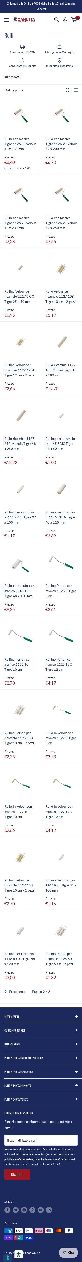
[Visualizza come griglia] (68, 90)
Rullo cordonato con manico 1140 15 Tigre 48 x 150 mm (19, 591)
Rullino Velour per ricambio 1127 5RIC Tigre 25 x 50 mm (19, 296)
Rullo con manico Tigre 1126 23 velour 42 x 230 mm (20, 223)
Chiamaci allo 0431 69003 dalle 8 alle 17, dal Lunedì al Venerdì (41, 6)
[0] (74, 19)
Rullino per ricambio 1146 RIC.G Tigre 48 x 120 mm (19, 959)
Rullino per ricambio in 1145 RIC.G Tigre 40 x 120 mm (60, 517)
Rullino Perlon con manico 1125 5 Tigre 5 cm (60, 591)
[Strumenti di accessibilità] (18, 1254)
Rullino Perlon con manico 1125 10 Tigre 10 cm (17, 664)
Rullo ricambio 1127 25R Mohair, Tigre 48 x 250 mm (20, 444)
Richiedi (17, 1174)
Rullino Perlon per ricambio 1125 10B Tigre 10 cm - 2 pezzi (19, 738)
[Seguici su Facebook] (7, 1210)
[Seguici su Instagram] (24, 1210)
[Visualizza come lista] (76, 90)
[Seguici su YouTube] (41, 1210)
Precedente (17, 991)
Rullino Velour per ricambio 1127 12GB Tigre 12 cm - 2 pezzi (19, 370)
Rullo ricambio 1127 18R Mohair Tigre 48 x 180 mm (61, 370)
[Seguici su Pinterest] (32, 1210)
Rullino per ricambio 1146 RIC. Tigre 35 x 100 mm (60, 885)
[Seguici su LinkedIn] (49, 1210)
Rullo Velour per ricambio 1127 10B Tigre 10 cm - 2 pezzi (60, 296)
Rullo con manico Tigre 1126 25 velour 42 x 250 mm (61, 223)
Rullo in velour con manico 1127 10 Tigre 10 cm (18, 811)
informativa (38, 1154)
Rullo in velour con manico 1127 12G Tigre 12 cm (59, 811)
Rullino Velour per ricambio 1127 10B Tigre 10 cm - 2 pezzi (19, 885)
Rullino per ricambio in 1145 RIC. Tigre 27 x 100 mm (20, 517)
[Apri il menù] (6, 20)
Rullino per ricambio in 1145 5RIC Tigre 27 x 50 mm (60, 444)
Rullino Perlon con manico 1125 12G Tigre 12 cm (58, 664)
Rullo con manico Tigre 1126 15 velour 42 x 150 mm (20, 144)
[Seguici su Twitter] (16, 1210)
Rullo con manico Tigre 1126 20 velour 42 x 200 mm (61, 144)
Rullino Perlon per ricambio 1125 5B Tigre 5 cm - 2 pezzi (59, 959)
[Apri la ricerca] (56, 19)
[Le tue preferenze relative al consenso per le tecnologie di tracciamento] (7, 1258)
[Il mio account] (65, 19)
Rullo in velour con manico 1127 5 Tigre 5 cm (60, 738)
